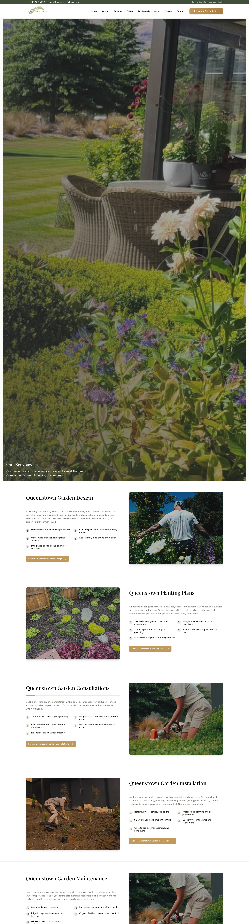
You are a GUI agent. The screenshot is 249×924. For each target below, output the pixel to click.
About (157, 11)
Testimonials (144, 11)
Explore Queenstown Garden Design (45, 558)
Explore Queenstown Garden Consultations (48, 744)
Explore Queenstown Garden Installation (150, 841)
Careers (168, 11)
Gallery (130, 11)
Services (105, 11)
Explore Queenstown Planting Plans (148, 648)
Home (94, 11)
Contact (181, 11)
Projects (118, 11)
